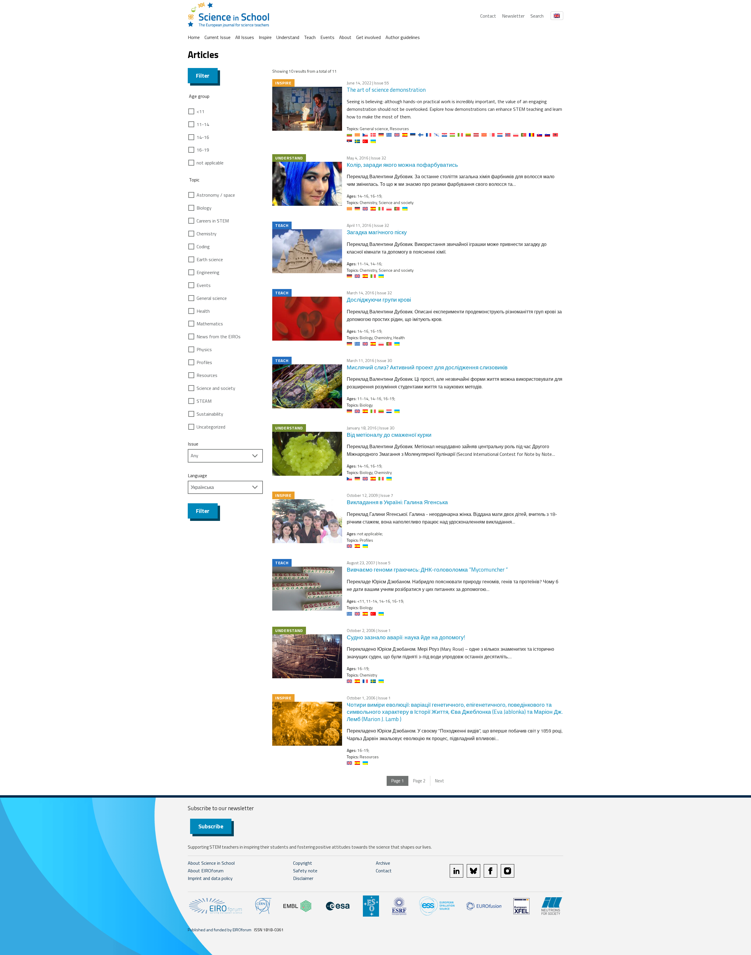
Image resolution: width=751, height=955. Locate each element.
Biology (204, 207)
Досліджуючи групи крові (379, 299)
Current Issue (217, 37)
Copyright (302, 862)
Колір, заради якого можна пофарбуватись (402, 164)
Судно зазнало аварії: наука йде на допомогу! (406, 637)
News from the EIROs (219, 336)
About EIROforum (206, 870)
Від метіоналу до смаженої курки (389, 434)
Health (203, 311)
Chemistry (206, 233)
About (345, 37)
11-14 (203, 124)
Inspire (265, 37)
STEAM (204, 401)
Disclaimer (303, 878)
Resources (207, 375)
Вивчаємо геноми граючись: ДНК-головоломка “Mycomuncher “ (427, 569)
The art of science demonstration (386, 89)
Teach (310, 37)
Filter (202, 75)
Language (197, 475)
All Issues (244, 37)
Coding (203, 246)
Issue (193, 443)
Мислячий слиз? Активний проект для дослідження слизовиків (427, 367)
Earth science (210, 259)
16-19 (203, 149)
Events (327, 37)
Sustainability (210, 413)
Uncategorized (211, 426)
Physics (204, 349)
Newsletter (513, 15)
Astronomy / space (216, 194)
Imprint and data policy (210, 878)
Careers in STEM (213, 220)
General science (212, 298)
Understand (287, 37)
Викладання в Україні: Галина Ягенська (397, 502)
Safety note (305, 870)
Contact (488, 15)
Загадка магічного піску (377, 232)
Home (194, 37)
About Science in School (211, 862)
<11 (200, 111)
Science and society (216, 388)
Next (439, 780)
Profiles (204, 362)
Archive (383, 862)
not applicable (210, 162)
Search (537, 15)
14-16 (203, 137)
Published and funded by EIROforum (219, 930)
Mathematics (210, 323)
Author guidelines (402, 37)
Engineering (208, 272)
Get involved (368, 37)
